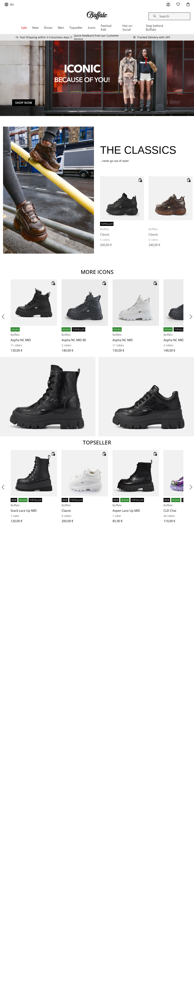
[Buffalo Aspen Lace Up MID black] (136, 473)
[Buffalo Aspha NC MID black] (34, 302)
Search (164, 16)
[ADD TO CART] (140, 180)
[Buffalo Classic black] (122, 198)
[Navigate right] (191, 317)
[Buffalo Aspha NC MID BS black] (85, 302)
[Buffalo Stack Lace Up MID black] (34, 473)
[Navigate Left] (3, 317)
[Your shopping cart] (188, 4)
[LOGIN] (168, 4)
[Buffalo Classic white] (85, 473)
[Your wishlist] (178, 4)
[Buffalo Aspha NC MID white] (136, 302)
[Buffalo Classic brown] (170, 198)
